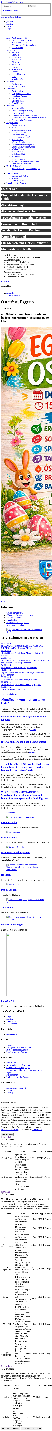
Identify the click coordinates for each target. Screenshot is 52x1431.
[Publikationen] (13, 884)
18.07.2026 (6, 643)
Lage (8, 1016)
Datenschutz (11, 1024)
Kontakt (9, 1019)
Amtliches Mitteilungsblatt (17, 622)
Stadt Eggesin (12, 1090)
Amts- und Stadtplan (15, 625)
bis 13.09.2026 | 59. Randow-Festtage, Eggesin (21, 684)
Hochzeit (6, 874)
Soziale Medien (9, 822)
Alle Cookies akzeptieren (31, 1429)
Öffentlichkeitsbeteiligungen (18, 1067)
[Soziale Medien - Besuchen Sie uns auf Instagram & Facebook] (20, 817)
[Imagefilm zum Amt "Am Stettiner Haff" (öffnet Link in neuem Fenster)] (26, 632)
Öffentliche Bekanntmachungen (19, 615)
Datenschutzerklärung (10, 1129)
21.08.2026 (6, 658)
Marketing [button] (5, 1192)
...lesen (33, 729)
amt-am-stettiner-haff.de (11, 17)
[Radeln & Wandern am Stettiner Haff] (13, 832)
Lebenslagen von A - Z (16, 1088)
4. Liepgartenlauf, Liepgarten (13, 689)
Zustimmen (9, 1139)
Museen (9, 1045)
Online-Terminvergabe (15, 613)
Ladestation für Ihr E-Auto (17, 1077)
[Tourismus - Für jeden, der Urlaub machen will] (26, 902)
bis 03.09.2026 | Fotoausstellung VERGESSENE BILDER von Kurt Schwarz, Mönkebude (22, 647)
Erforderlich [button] (6, 1137)
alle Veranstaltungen (9, 694)
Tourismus (7, 907)
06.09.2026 (6, 670)
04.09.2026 (6, 665)
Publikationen (9, 889)
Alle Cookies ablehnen (10, 1429)
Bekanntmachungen (12, 924)
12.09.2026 (6, 687)
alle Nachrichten (8, 813)
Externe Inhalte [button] (7, 1366)
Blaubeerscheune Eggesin (17, 1050)
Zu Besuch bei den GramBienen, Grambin (19, 680)
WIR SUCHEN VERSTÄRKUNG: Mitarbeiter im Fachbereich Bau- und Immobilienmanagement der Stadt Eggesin (24, 795)
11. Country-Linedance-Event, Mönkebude (19, 667)
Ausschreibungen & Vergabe (18, 1065)
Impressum (11, 1021)
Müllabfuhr (11, 1063)
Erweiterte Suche (10, 11)
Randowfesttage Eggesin (16, 1052)
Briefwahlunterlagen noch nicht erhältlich (24, 741)
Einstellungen (7, 1134)
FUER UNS (7, 1000)
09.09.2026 (6, 677)
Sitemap (9, 1093)
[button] (4, 281)
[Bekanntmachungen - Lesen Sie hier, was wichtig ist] (26, 919)
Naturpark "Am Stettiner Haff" (19, 1047)
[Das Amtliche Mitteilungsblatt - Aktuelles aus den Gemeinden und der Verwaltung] (15, 847)
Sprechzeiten (11, 620)
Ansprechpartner (13, 618)
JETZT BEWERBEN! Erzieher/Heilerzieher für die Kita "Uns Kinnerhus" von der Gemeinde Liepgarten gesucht (25, 767)
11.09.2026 (6, 682)
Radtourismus (9, 837)
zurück (4, 601)
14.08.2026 (6, 650)
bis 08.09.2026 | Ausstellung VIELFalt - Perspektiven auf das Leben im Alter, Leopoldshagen (25, 661)
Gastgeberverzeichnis (15, 1034)
